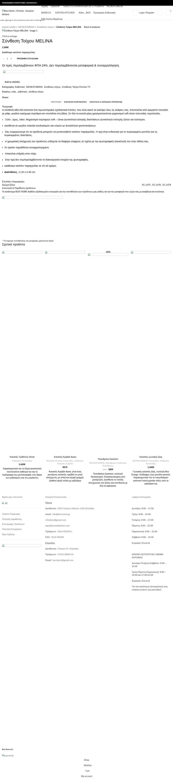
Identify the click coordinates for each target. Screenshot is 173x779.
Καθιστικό (16, 461)
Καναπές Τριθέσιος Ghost (22, 457)
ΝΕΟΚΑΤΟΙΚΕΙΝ (96, 463)
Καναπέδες (27, 461)
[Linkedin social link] (166, 3)
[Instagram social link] (156, 3)
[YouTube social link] (159, 3)
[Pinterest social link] (162, 3)
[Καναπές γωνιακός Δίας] (151, 352)
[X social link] (153, 3)
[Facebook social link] (150, 3)
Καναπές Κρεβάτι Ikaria (65, 457)
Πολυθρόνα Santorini (108, 459)
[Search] (160, 12)
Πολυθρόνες (111, 463)
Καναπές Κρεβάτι (65, 463)
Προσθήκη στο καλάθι (27, 59)
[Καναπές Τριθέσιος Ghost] (22, 352)
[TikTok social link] (169, 3)
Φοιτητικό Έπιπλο (54, 461)
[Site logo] (20, 12)
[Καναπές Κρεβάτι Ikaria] (65, 352)
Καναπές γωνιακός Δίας (150, 457)
